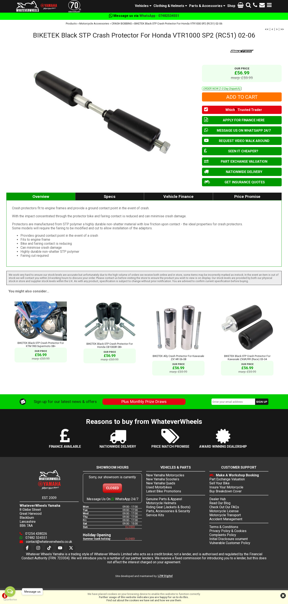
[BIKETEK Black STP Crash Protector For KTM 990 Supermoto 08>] (41, 339)
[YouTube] (60, 548)
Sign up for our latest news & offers (65, 401)
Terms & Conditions (223, 527)
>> (282, 29)
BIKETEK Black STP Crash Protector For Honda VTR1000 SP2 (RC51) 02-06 (178, 23)
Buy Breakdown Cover (225, 491)
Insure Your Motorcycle (226, 487)
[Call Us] (255, 6)
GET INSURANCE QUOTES (245, 182)
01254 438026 (35, 534)
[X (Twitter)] (71, 548)
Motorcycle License (224, 511)
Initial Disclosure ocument (228, 539)
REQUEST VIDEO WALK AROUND (244, 141)
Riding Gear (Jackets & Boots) (168, 507)
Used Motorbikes (159, 487)
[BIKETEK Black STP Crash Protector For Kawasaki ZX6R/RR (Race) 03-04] (247, 352)
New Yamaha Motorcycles (165, 475)
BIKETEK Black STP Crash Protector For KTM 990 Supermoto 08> (40, 344)
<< (267, 29)
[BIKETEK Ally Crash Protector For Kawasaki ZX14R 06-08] (178, 352)
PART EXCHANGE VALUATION (244, 161)
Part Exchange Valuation (227, 479)
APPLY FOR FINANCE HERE (244, 120)
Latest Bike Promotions (163, 491)
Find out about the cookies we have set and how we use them (143, 600)
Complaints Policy (222, 535)
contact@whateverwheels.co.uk (48, 542)
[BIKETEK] (242, 51)
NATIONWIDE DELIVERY (244, 172)
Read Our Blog (219, 503)
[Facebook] (27, 548)
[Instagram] (38, 548)
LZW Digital (165, 575)
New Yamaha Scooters (162, 479)
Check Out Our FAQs (224, 507)
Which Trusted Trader (243, 110)
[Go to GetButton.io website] (10, 599)
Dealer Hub (217, 499)
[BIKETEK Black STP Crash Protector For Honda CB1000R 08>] (109, 340)
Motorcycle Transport (225, 515)
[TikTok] (49, 548)
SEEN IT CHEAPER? (243, 151)
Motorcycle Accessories (94, 23)
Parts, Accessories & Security (168, 511)
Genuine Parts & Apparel (164, 499)
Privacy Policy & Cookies (227, 531)
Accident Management (225, 519)
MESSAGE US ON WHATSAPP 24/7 (244, 130)
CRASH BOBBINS (122, 23)
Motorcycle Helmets (161, 503)
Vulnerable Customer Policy (229, 543)
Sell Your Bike (219, 483)
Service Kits (155, 515)
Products (71, 23)
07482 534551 (36, 538)
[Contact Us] (262, 6)
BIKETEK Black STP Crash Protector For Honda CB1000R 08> (109, 345)
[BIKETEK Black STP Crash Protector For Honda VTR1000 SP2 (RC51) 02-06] (102, 111)
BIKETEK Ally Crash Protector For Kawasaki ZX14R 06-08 (178, 357)
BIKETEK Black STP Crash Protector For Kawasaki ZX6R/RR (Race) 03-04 (247, 357)
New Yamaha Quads (160, 483)
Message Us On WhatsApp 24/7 (112, 499)
